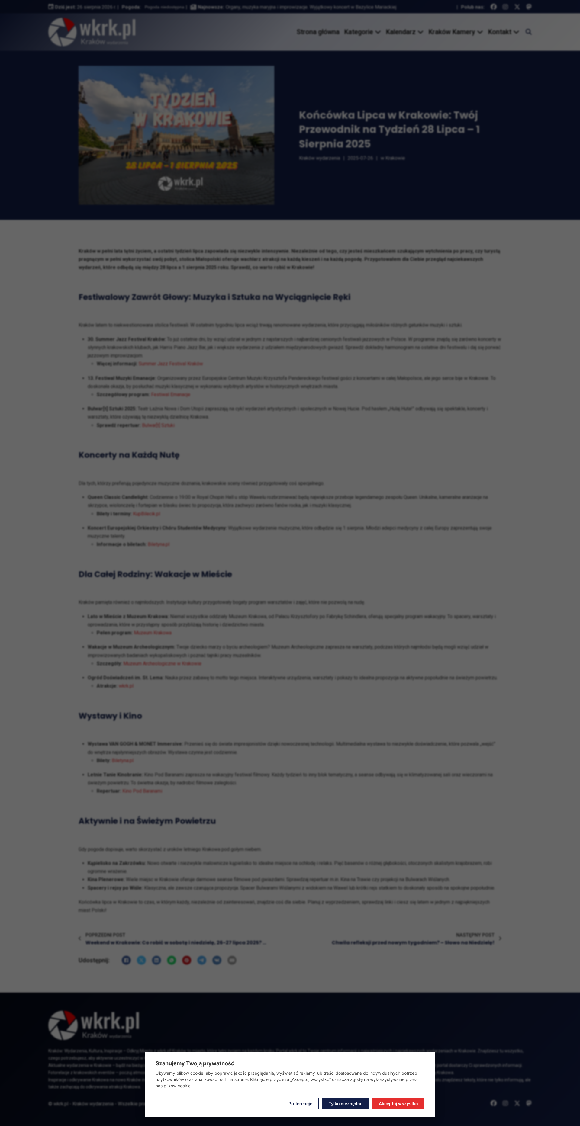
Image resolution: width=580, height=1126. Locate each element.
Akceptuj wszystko (398, 1103)
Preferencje (300, 1103)
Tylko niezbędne (345, 1103)
